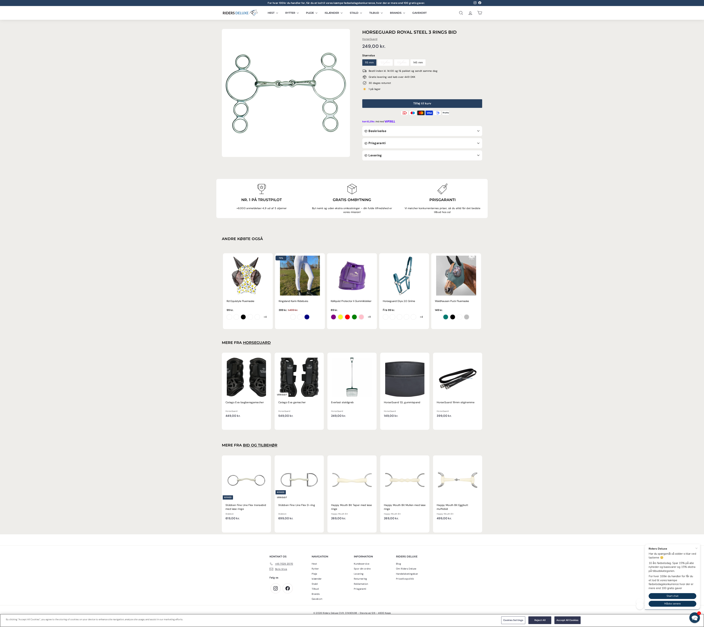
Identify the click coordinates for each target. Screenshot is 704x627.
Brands (396, 12)
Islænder (332, 12)
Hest (271, 12)
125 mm (385, 62)
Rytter (290, 12)
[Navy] (306, 317)
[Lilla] (333, 317)
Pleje (310, 12)
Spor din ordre (362, 568)
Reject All (539, 620)
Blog (398, 563)
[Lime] (354, 317)
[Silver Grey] (466, 317)
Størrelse (368, 55)
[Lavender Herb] (406, 317)
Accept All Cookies (567, 620)
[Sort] (452, 317)
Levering (375, 155)
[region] (352, 620)
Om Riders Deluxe (406, 568)
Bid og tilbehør (260, 445)
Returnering (360, 578)
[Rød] (347, 317)
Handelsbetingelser (407, 573)
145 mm (418, 62)
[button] (694, 617)
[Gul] (340, 317)
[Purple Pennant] (385, 317)
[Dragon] (236, 317)
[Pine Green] (445, 317)
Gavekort (419, 12)
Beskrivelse (377, 131)
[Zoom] (285, 93)
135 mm (401, 62)
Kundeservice (361, 563)
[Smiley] (229, 317)
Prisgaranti (377, 143)
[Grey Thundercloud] (299, 317)
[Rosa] (361, 317)
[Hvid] (293, 317)
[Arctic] (399, 317)
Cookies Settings (513, 620)
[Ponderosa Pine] (413, 317)
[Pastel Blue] (459, 317)
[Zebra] (243, 317)
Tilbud (374, 12)
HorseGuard (369, 39)
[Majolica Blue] (392, 317)
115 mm (369, 62)
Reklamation (361, 583)
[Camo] (257, 317)
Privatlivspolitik (405, 578)
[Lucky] (250, 317)
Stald (354, 12)
